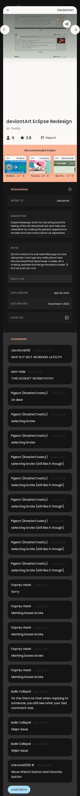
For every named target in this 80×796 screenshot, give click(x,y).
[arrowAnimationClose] (5, 29)
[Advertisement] (41, 85)
